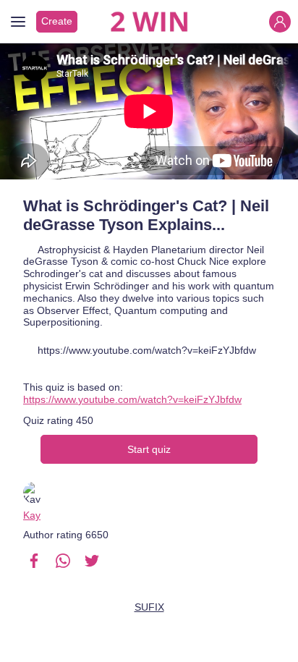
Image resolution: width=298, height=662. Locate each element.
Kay (32, 515)
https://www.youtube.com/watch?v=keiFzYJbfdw (132, 399)
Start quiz (149, 449)
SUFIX (149, 607)
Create (56, 21)
